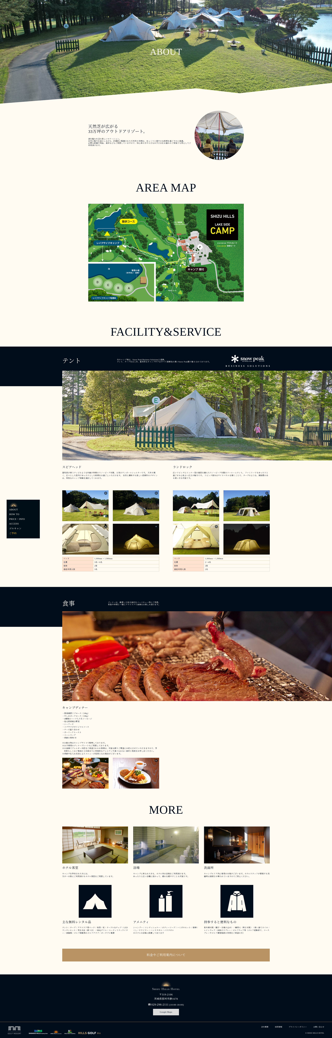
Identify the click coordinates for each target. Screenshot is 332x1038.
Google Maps (166, 1012)
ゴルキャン (15, 528)
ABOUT (13, 509)
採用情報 (278, 1027)
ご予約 (13, 533)
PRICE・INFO (17, 519)
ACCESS (14, 524)
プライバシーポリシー (298, 1027)
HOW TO (14, 514)
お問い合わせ (318, 1027)
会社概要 (264, 1027)
